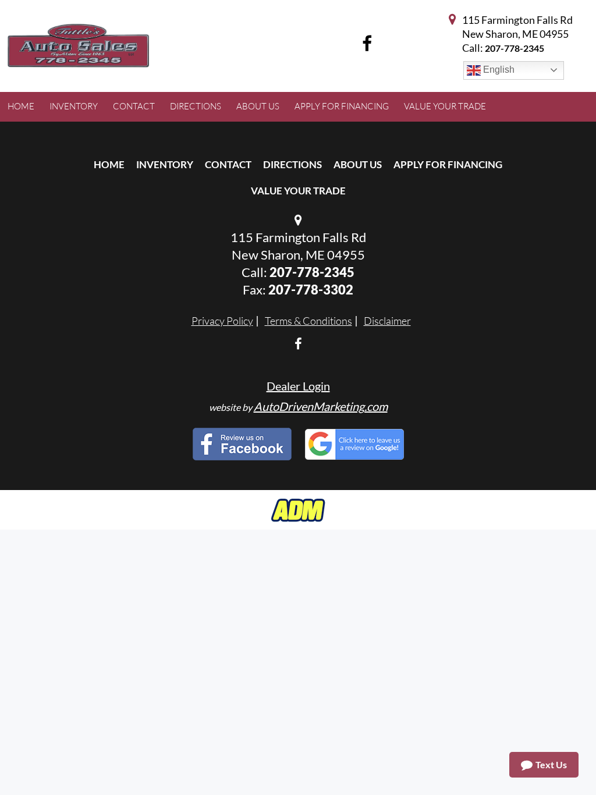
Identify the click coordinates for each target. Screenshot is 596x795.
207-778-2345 (514, 48)
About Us (358, 164)
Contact (228, 164)
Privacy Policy (222, 320)
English (498, 69)
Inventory (164, 164)
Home (109, 164)
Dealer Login (298, 386)
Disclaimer (387, 320)
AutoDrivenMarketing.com (321, 406)
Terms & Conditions (308, 320)
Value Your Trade (298, 190)
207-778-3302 (310, 289)
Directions (292, 164)
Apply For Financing (447, 164)
